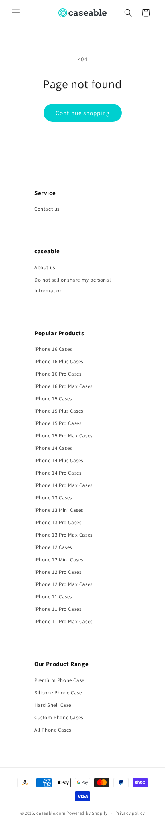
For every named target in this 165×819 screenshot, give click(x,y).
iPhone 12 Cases (53, 547)
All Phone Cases (52, 729)
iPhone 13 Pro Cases (57, 522)
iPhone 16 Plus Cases (58, 361)
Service (45, 193)
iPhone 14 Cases (53, 448)
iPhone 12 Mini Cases (58, 559)
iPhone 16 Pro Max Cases (63, 386)
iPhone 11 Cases (53, 596)
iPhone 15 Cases (53, 398)
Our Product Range (61, 664)
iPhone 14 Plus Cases (58, 460)
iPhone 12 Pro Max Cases (63, 584)
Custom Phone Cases (58, 717)
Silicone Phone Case (58, 692)
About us (44, 267)
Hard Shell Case (52, 705)
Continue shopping (83, 113)
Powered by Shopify (87, 813)
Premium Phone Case (59, 680)
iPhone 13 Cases (53, 497)
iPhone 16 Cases (53, 349)
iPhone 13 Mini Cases (58, 510)
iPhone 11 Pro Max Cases (63, 621)
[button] (16, 13)
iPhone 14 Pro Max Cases (63, 485)
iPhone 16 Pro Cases (57, 373)
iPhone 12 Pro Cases (57, 572)
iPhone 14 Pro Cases (57, 472)
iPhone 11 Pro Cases (57, 609)
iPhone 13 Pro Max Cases (63, 534)
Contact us (47, 208)
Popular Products (59, 333)
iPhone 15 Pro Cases (57, 423)
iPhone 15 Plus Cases (58, 411)
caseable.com (50, 813)
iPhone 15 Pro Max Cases (63, 435)
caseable (47, 251)
